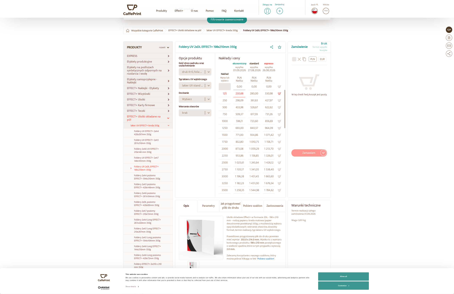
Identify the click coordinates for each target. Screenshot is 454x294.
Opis (186, 203)
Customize (342, 286)
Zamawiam (308, 150)
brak (184, 110)
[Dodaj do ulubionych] (279, 45)
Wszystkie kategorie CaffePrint (147, 28)
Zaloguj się (267, 4)
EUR (322, 57)
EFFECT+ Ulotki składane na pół (184, 28)
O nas (194, 11)
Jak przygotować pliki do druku (230, 203)
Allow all (343, 276)
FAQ (224, 11)
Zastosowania (275, 203)
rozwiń (162, 45)
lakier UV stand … (192, 83)
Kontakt (239, 11)
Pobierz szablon (252, 203)
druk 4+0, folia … (192, 69)
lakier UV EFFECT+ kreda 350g (222, 28)
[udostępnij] (271, 45)
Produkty (161, 11)
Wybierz (187, 97)
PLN (326, 10)
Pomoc (210, 11)
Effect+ (179, 11)
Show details (131, 286)
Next (227, 264)
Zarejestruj (279, 4)
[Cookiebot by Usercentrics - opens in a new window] (103, 288)
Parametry (208, 203)
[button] (148, 54)
